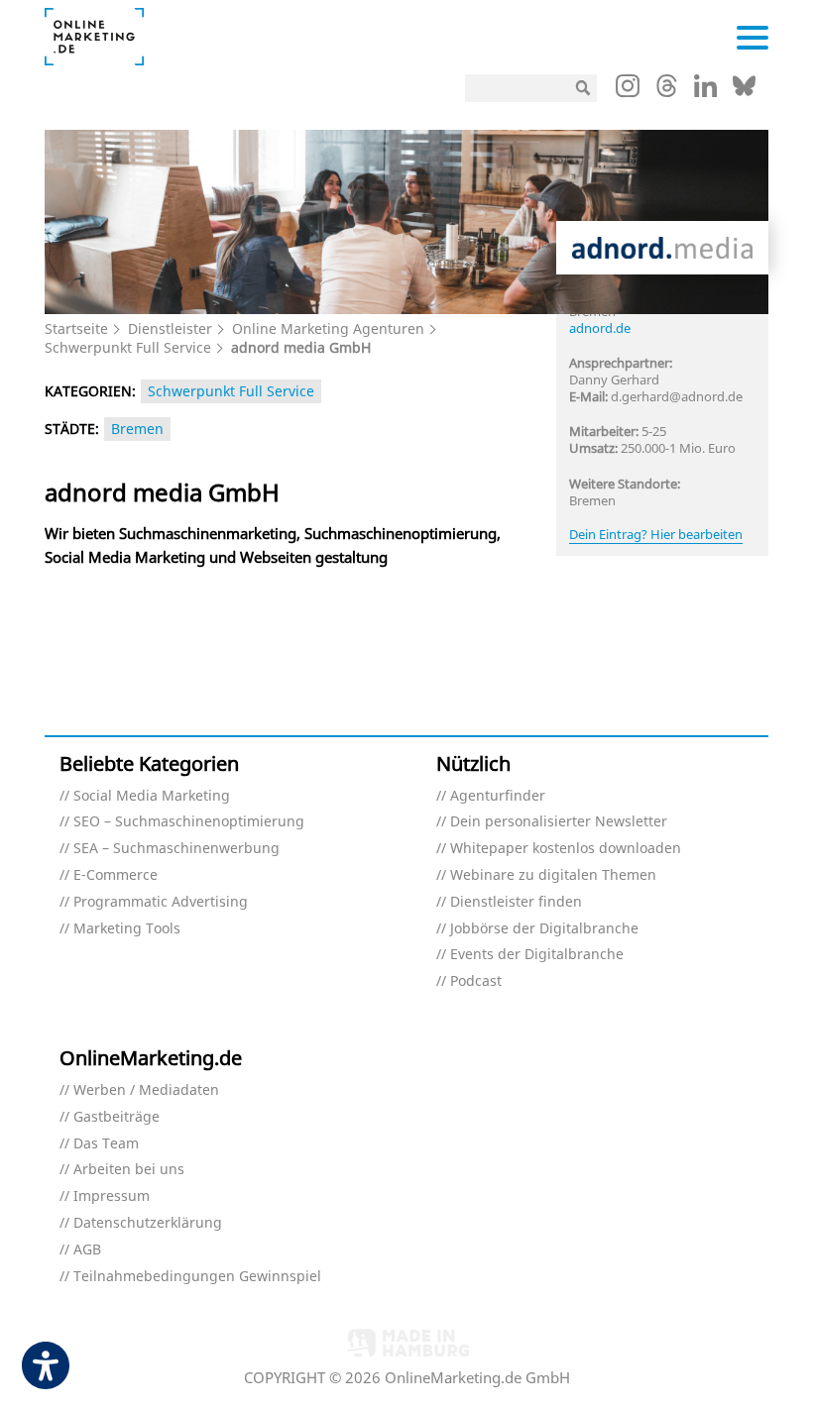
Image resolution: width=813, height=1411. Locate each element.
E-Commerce (115, 875)
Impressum (111, 1196)
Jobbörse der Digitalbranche (544, 929)
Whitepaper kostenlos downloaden (565, 848)
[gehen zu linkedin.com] (705, 91)
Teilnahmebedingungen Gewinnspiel (197, 1276)
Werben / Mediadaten (146, 1090)
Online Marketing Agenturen (328, 328)
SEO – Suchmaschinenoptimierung (188, 822)
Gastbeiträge (116, 1117)
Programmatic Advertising (160, 902)
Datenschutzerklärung (147, 1223)
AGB (87, 1250)
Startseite (76, 328)
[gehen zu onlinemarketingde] (627, 90)
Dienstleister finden (516, 902)
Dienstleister (170, 328)
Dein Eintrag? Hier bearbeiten (656, 534)
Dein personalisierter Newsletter (558, 822)
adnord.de (600, 328)
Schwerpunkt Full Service (128, 347)
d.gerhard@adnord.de (677, 396)
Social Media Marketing (151, 796)
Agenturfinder (497, 796)
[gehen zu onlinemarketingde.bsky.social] (744, 91)
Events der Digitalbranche (537, 954)
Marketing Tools (126, 929)
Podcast (476, 981)
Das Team (106, 1144)
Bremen (137, 428)
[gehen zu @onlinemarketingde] (666, 91)
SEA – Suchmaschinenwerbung (176, 848)
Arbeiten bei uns (128, 1169)
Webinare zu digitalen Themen (553, 875)
